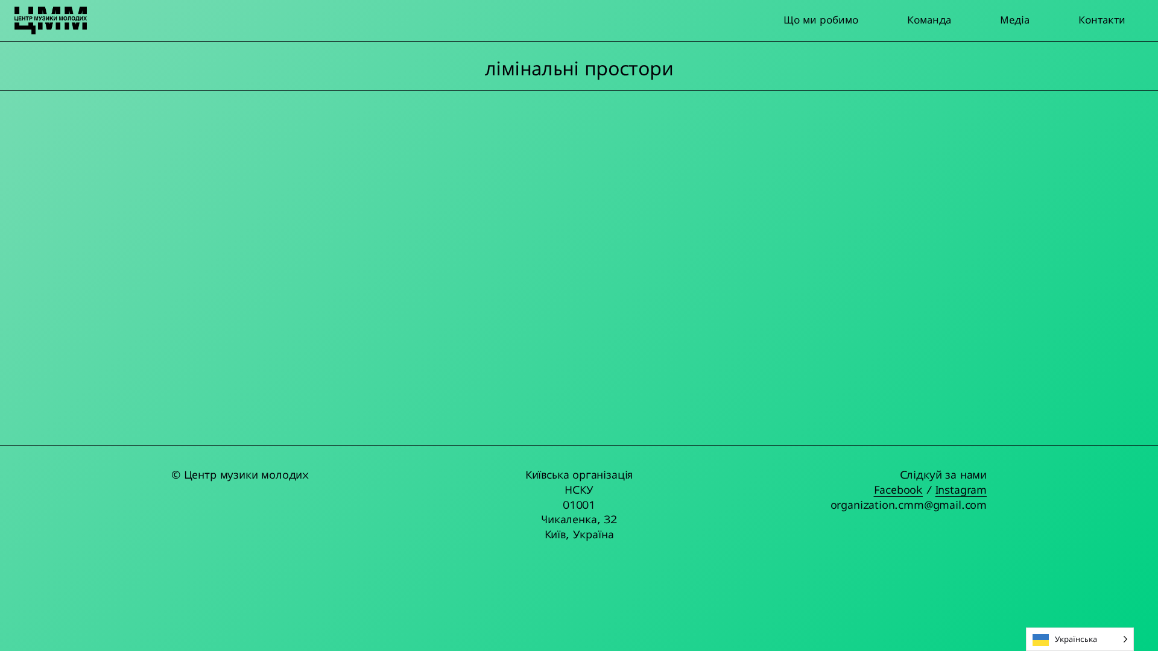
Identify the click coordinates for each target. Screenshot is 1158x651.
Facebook (898, 489)
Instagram (961, 489)
